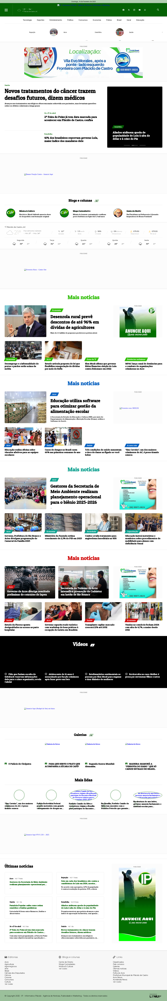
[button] (127, 145)
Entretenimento (56, 20)
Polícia (109, 20)
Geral (129, 20)
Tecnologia (27, 20)
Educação (140, 20)
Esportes (40, 20)
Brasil (119, 20)
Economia (97, 20)
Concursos (83, 20)
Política (70, 20)
